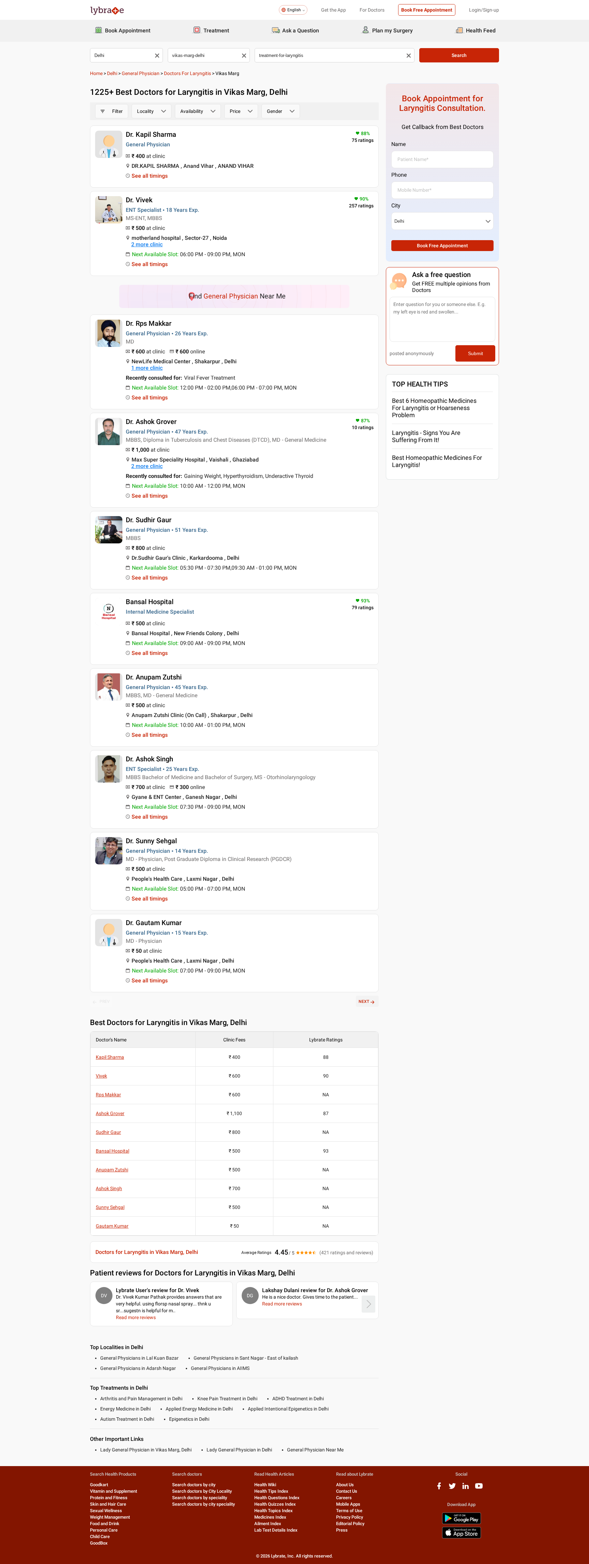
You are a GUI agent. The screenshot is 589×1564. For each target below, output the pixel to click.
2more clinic (147, 244)
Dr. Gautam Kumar (154, 923)
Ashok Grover (110, 1113)
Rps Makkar (108, 1094)
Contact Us (346, 1491)
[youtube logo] (479, 1488)
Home (96, 73)
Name (398, 144)
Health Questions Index (277, 1497)
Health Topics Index (273, 1510)
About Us (345, 1484)
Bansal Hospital (149, 602)
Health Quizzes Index (275, 1504)
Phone (399, 175)
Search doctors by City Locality (202, 1491)
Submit (475, 353)
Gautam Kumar (112, 1226)
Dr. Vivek (139, 200)
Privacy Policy (349, 1517)
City (396, 205)
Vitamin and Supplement (113, 1491)
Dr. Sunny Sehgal (151, 841)
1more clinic (147, 368)
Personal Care (104, 1530)
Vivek (101, 1076)
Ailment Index (267, 1523)
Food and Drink (104, 1523)
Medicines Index (270, 1517)
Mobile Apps (348, 1504)
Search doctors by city (193, 1484)
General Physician (141, 73)
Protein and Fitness (108, 1497)
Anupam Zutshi (112, 1169)
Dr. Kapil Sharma (151, 134)
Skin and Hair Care (108, 1504)
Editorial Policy (350, 1523)
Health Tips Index (271, 1491)
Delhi (112, 73)
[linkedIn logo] (466, 1488)
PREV (105, 1001)
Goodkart (99, 1484)
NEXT (364, 1001)
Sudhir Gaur (108, 1132)
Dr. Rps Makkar (148, 323)
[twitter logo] (452, 1488)
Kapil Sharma (110, 1057)
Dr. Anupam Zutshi (154, 677)
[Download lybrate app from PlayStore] (461, 1522)
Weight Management (110, 1517)
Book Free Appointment (426, 10)
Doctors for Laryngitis (187, 73)
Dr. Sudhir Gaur (148, 520)
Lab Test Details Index (276, 1530)
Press (342, 1530)
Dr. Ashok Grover (151, 422)
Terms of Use (349, 1510)
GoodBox (99, 1543)
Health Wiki (265, 1484)
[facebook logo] (439, 1488)
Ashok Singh (109, 1188)
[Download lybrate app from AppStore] (461, 1537)
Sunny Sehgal (110, 1207)
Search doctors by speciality (199, 1497)
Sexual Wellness (106, 1510)
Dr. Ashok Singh (149, 759)
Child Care (100, 1536)
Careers (344, 1497)
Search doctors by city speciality (203, 1504)
